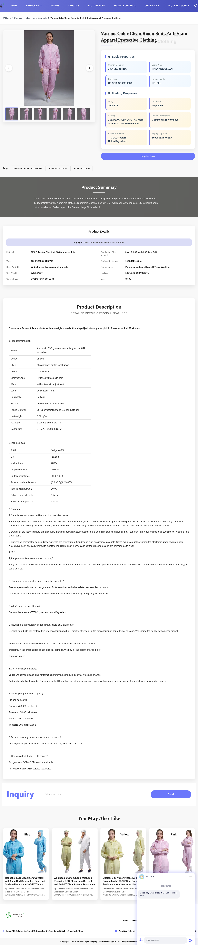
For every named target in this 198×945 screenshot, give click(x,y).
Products (32, 5)
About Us (73, 5)
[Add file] (141, 940)
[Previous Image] (8, 68)
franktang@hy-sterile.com (131, 931)
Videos (54, 5)
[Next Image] (89, 68)
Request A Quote (178, 5)
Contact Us (152, 5)
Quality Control (125, 5)
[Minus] (190, 876)
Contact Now (25, 895)
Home (14, 5)
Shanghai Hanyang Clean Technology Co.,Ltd (100, 941)
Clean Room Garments (36, 18)
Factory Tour (96, 5)
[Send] (190, 940)
